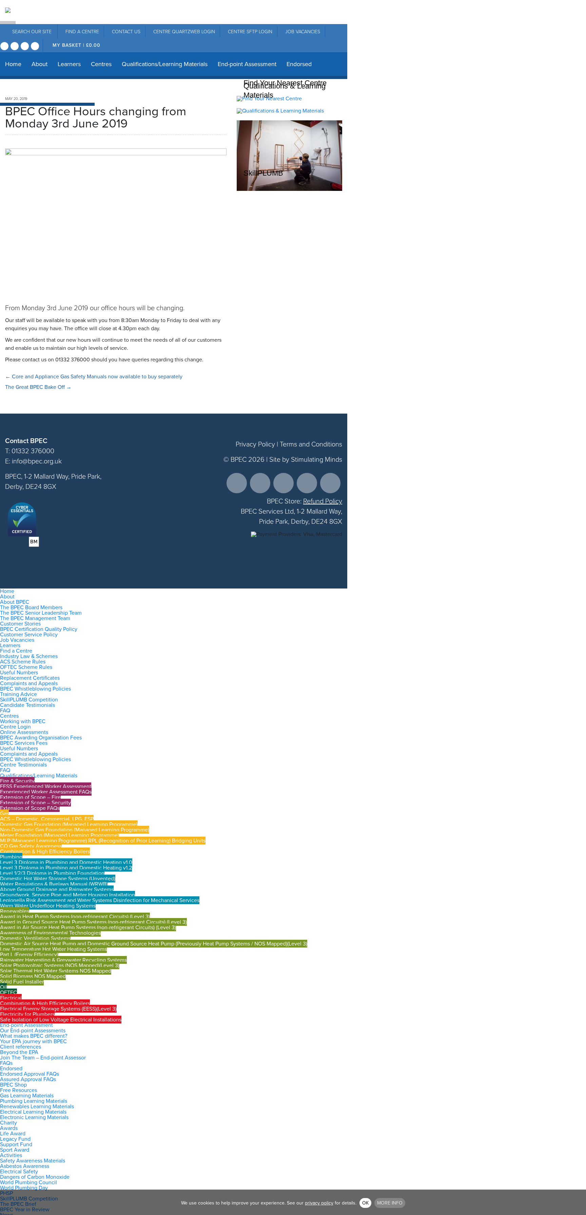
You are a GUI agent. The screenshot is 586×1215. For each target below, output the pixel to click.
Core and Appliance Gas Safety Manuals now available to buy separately (93, 376)
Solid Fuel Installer (22, 981)
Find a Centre (16, 651)
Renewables (14, 911)
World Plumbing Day (24, 1188)
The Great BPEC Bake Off (38, 387)
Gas (4, 813)
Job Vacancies (302, 31)
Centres (101, 64)
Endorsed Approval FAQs (29, 1074)
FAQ (5, 710)
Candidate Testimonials (27, 705)
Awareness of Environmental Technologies (50, 933)
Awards (9, 1128)
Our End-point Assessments (32, 1030)
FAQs (6, 1063)
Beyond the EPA (19, 1052)
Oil (3, 987)
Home (13, 64)
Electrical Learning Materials (33, 1112)
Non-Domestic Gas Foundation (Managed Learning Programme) (74, 830)
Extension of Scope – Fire (30, 797)
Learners (69, 64)
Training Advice (18, 694)
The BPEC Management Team (35, 618)
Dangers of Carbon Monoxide (35, 1177)
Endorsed (299, 64)
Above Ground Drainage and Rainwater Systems (57, 889)
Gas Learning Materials (27, 1095)
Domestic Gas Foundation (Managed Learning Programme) (69, 824)
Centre (82, 31)
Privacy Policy (255, 444)
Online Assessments (24, 732)
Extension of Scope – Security (35, 802)
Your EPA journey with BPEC (33, 1041)
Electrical (11, 998)
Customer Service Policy (29, 634)
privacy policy (319, 1203)
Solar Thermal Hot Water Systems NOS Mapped (55, 971)
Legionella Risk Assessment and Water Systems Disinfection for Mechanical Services (99, 900)
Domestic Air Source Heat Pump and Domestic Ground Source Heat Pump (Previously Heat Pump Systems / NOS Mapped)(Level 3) (153, 944)
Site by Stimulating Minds (305, 459)
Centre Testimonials (23, 765)
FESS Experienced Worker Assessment (45, 786)
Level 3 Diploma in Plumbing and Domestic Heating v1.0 (66, 862)
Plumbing (11, 857)
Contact (126, 31)
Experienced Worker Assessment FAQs (46, 792)
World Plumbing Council (28, 1182)
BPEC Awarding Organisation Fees (41, 737)
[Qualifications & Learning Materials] (280, 111)
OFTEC (8, 992)
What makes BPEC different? (33, 1036)
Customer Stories (20, 624)
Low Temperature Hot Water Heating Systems (53, 949)
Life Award (12, 1133)
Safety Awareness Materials (32, 1160)
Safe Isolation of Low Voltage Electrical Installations (60, 1019)
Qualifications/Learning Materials (165, 64)
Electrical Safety (19, 1171)
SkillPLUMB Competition (29, 699)
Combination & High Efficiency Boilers (45, 851)
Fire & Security (17, 781)
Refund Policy (322, 501)
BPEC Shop (20, 90)
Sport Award (14, 1150)
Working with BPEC (22, 721)
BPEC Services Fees (23, 743)
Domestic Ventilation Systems (35, 938)
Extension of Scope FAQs (30, 808)
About (39, 64)
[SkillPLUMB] (289, 189)
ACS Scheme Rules (22, 661)
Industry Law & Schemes (29, 656)
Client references (20, 1047)
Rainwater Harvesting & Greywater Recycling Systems (63, 960)
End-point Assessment (247, 64)
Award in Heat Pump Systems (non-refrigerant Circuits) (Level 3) (75, 916)
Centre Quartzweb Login (184, 31)
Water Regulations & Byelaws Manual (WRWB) (54, 884)
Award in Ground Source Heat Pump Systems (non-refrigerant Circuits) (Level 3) (93, 922)
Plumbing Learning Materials (33, 1101)
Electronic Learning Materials (34, 1117)
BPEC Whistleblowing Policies (35, 689)
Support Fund (16, 1144)
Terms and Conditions (311, 444)
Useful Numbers (19, 672)
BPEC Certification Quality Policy (38, 629)
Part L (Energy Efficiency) (29, 954)
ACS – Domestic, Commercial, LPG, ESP (47, 819)
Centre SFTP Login (250, 31)
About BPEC (14, 602)
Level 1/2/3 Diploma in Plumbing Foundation (52, 873)
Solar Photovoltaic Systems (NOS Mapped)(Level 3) (59, 965)
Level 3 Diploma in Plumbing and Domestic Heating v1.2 (66, 868)
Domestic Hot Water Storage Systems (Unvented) (57, 878)
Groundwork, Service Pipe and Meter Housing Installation (67, 895)
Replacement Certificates (30, 678)
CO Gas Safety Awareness (31, 846)
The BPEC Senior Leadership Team (41, 613)
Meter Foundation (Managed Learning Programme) (59, 835)
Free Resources (18, 1090)
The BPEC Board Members (31, 607)
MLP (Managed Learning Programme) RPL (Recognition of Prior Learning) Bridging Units (103, 840)
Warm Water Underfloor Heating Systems (48, 906)
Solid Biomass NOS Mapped (33, 976)
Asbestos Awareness (24, 1166)
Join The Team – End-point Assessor (43, 1057)
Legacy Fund (15, 1139)
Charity (55, 90)
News (82, 90)
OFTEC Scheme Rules (26, 667)
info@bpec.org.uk (37, 461)
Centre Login (15, 727)
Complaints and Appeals (29, 683)
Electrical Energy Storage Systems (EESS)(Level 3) (58, 1009)
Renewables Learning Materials (37, 1106)
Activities (11, 1155)
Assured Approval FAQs (28, 1079)
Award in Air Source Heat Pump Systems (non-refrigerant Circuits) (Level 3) (88, 927)
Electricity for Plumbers (27, 1014)
